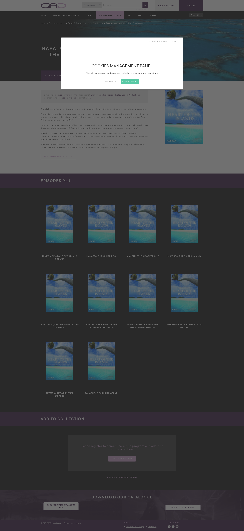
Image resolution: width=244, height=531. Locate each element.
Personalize (110, 81)
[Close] (122, 265)
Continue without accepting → (164, 41)
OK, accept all (131, 81)
